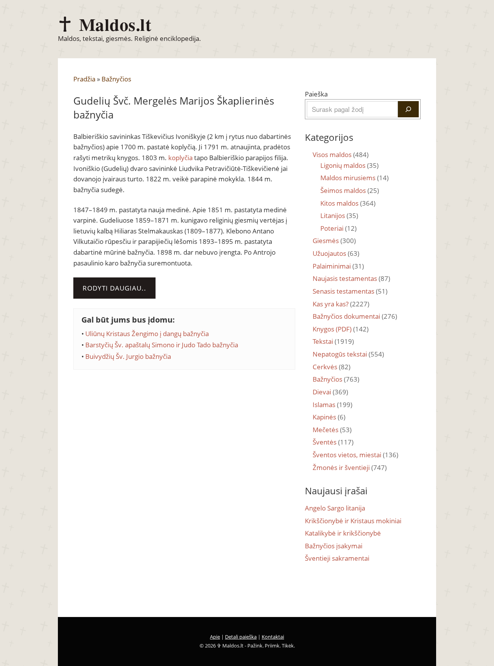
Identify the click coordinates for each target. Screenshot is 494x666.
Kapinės (329, 416)
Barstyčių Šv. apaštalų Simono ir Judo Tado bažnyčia (161, 344)
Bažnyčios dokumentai (355, 316)
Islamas (332, 404)
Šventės (333, 442)
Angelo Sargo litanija (335, 508)
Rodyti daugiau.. (114, 288)
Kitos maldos (348, 203)
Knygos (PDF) (341, 329)
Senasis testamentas (350, 291)
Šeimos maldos (349, 190)
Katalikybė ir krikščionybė (343, 533)
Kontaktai (273, 636)
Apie (215, 636)
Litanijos (339, 215)
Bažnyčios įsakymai (333, 545)
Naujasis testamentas (351, 278)
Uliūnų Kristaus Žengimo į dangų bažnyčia (147, 333)
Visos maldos (341, 154)
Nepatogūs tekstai (348, 354)
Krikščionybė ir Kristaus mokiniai (353, 520)
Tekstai (333, 341)
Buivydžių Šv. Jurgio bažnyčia (128, 356)
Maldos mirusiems (354, 177)
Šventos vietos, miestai (355, 454)
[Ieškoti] (408, 109)
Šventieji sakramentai (337, 558)
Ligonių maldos (349, 165)
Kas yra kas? (341, 303)
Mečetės (332, 429)
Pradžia (84, 78)
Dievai (330, 391)
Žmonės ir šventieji (350, 467)
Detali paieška (241, 636)
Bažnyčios (116, 78)
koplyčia (180, 157)
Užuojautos (336, 253)
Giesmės (334, 240)
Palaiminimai (338, 266)
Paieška (316, 94)
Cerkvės (331, 366)
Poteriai (338, 228)
